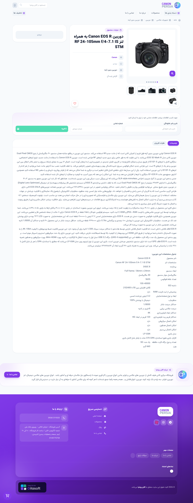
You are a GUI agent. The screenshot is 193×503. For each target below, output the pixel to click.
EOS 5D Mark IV (154, 157)
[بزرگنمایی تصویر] (172, 73)
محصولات (155, 13)
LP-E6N (70, 241)
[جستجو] (21, 5)
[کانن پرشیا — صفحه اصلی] (171, 5)
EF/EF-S (153, 162)
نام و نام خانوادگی (170, 123)
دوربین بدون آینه (134, 20)
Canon (114, 57)
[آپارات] (157, 422)
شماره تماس (118, 123)
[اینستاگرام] (163, 422)
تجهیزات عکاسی (162, 20)
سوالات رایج (142, 455)
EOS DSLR (35, 187)
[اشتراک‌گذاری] (175, 104)
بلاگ (100, 427)
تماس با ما (129, 13)
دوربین (148, 20)
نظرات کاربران (159, 143)
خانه (175, 20)
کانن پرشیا (141, 487)
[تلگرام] (170, 422)
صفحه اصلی (97, 416)
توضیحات (173, 143)
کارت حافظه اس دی (137, 237)
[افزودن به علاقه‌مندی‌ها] (75, 103)
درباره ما (142, 13)
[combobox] (33, 5)
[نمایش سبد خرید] (7, 495)
